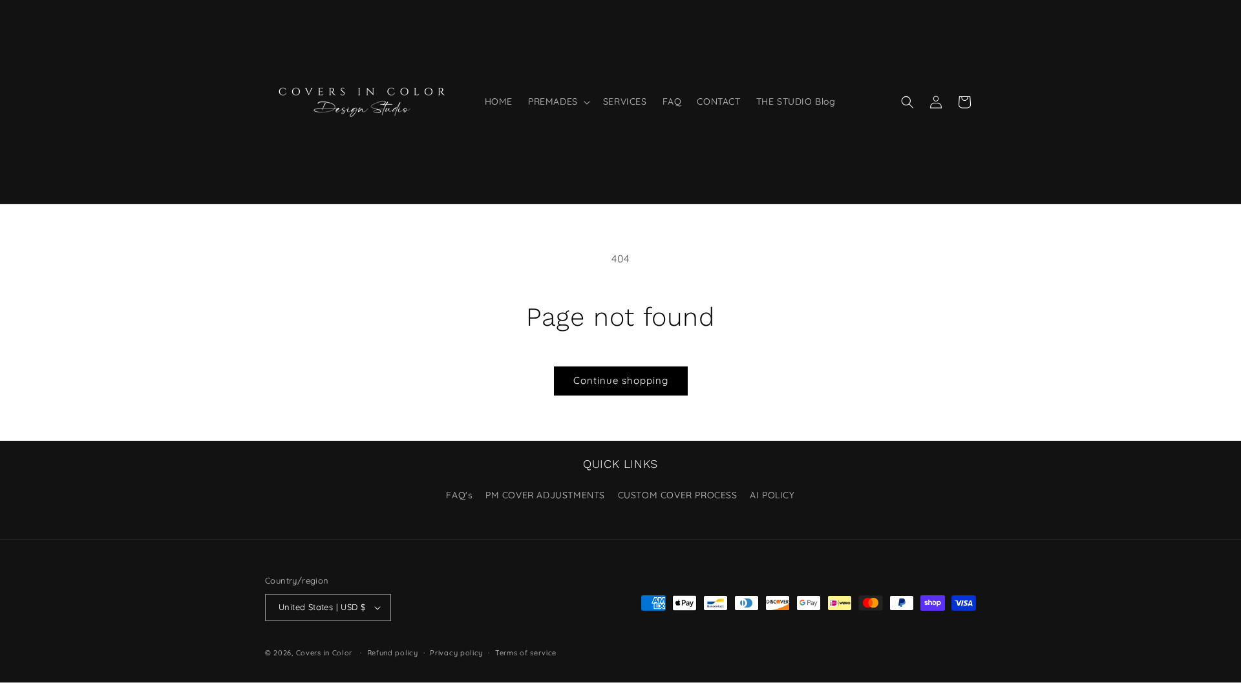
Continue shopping (620, 380)
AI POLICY (772, 495)
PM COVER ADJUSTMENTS (545, 495)
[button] (557, 101)
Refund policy (392, 652)
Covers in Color (324, 652)
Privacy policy (456, 652)
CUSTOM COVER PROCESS (677, 495)
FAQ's (459, 495)
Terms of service (526, 652)
